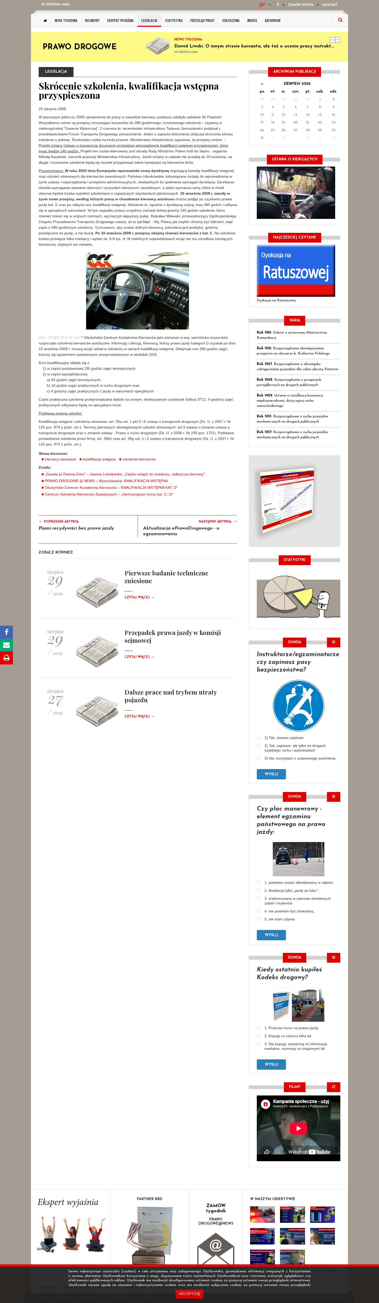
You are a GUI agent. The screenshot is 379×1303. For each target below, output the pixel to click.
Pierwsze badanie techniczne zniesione (166, 577)
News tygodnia (66, 20)
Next (337, 39)
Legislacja (149, 20)
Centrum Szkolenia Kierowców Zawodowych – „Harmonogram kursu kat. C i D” (109, 494)
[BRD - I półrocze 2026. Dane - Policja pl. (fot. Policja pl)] (262, 1214)
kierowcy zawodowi (60, 459)
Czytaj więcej (140, 597)
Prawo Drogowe (80, 47)
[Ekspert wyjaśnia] (71, 1227)
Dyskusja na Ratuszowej (276, 300)
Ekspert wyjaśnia (120, 20)
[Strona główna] (45, 20)
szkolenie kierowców (139, 459)
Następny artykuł (218, 521)
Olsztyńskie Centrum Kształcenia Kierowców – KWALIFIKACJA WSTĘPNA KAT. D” (111, 487)
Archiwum (272, 20)
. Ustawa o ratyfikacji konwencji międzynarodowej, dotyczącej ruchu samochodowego (290, 401)
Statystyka (174, 20)
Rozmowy (92, 20)
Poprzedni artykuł (59, 521)
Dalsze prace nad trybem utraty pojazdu (171, 696)
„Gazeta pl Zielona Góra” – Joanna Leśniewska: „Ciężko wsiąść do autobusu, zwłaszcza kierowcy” (125, 474)
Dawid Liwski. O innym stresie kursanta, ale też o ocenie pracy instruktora (256, 46)
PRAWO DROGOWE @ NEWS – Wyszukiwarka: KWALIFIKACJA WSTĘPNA (106, 481)
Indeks (252, 20)
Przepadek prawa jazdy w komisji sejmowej (173, 636)
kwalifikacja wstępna (99, 459)
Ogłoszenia (231, 20)
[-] (292, 1214)
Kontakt (330, 5)
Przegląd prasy (202, 20)
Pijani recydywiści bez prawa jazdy (76, 528)
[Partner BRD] (150, 1235)
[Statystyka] (298, 596)
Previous (332, 39)
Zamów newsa (301, 5)
